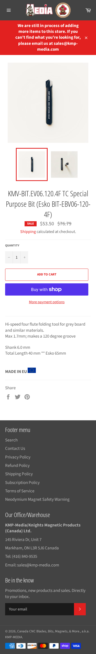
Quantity (12, 246)
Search (11, 440)
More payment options (47, 302)
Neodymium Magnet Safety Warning (37, 499)
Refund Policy (17, 466)
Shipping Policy (19, 474)
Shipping (28, 231)
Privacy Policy (17, 457)
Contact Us (15, 449)
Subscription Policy (22, 483)
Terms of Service (19, 491)
